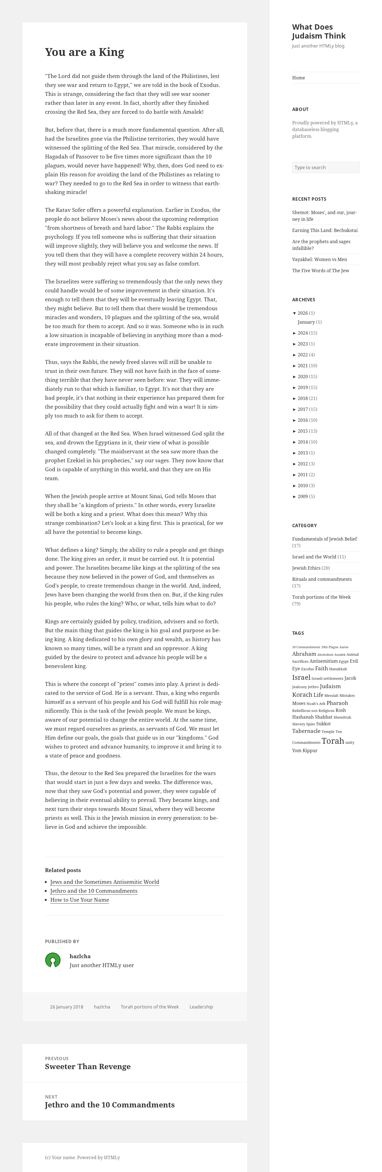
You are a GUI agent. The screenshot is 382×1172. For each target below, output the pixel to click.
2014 (303, 442)
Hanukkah (338, 668)
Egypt (344, 661)
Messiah (331, 695)
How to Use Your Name (79, 899)
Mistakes (347, 695)
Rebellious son (304, 710)
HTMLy (112, 1157)
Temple (328, 731)
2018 (303, 398)
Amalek (339, 655)
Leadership (201, 1007)
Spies (310, 723)
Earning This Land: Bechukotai (325, 230)
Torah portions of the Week (321, 597)
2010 (303, 485)
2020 (303, 376)
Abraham (304, 653)
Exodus (307, 668)
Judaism (330, 686)
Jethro (313, 686)
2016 (303, 420)
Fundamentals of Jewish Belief (324, 539)
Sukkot (323, 724)
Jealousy (299, 686)
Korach (302, 694)
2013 (303, 453)
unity (349, 742)
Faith (321, 668)
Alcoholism (325, 655)
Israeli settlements (327, 678)
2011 (303, 475)
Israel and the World (314, 557)
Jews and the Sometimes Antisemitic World (104, 881)
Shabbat (324, 717)
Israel (301, 677)
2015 (303, 431)
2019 (303, 387)
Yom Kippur (305, 750)
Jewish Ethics (306, 568)
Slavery (298, 723)
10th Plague (329, 647)
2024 (303, 333)
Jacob (350, 678)
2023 (303, 344)
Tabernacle (306, 730)
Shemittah (342, 717)
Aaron (343, 647)
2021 (303, 366)
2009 (303, 496)
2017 (303, 409)
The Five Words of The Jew (320, 270)
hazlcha (102, 1007)
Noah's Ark (316, 703)
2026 (303, 313)
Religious (326, 710)
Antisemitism (324, 661)
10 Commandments (306, 647)
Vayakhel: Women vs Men (319, 259)
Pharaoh (337, 702)
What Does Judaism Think (319, 31)
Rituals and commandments (322, 579)
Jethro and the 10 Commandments (94, 890)
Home (298, 78)
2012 (303, 464)
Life (318, 694)
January (306, 322)
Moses (298, 703)
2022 (303, 355)
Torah (333, 740)
